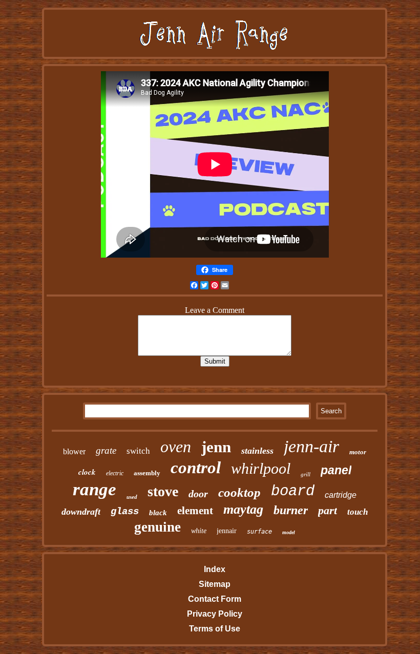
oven (175, 446)
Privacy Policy (214, 613)
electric (114, 473)
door (198, 493)
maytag (243, 509)
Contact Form (214, 599)
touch (357, 512)
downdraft (80, 512)
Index (214, 569)
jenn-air (311, 446)
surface (259, 531)
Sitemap (214, 584)
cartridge (340, 495)
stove (163, 491)
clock (87, 472)
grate (106, 450)
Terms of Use (214, 628)
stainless (257, 451)
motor (357, 452)
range (94, 489)
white (198, 531)
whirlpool (260, 468)
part (327, 510)
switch (138, 451)
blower (74, 451)
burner (291, 510)
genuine (157, 527)
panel (336, 470)
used (132, 497)
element (195, 510)
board (292, 491)
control (196, 467)
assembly (147, 473)
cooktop (239, 492)
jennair (227, 531)
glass (125, 511)
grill (305, 474)
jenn (216, 447)
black (158, 513)
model (288, 532)
